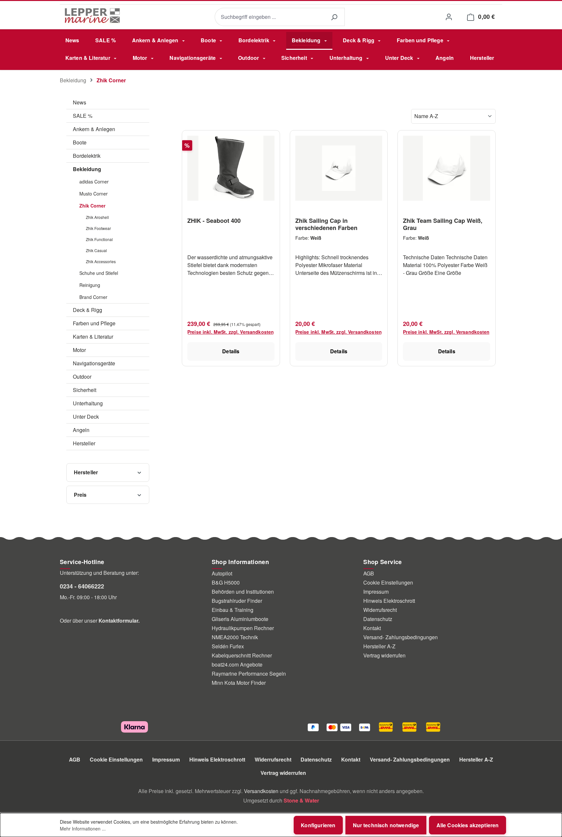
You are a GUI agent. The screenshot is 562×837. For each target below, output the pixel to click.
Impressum (376, 591)
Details (230, 351)
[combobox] (269, 17)
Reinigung (89, 285)
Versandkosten (261, 791)
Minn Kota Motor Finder (239, 682)
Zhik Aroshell (97, 217)
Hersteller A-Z (379, 646)
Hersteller (84, 443)
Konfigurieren (318, 825)
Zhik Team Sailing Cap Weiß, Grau (442, 224)
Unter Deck (86, 416)
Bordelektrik (86, 155)
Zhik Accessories (101, 261)
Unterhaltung (88, 403)
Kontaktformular (118, 620)
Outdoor (82, 376)
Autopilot (222, 573)
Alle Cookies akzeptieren (467, 825)
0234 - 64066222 (82, 586)
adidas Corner (94, 181)
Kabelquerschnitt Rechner (242, 655)
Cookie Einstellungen (388, 582)
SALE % (82, 115)
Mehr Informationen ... (83, 828)
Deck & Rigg (87, 310)
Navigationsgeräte (94, 363)
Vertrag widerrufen (384, 655)
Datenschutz (377, 619)
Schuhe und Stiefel (98, 273)
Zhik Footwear (98, 228)
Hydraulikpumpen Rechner (243, 628)
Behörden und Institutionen (243, 591)
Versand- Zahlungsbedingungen (400, 637)
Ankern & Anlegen (94, 129)
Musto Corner (93, 193)
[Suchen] (334, 17)
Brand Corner (93, 297)
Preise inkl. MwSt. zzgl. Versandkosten (230, 332)
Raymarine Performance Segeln (249, 673)
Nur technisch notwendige (386, 825)
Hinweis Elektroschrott (389, 600)
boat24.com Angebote (237, 664)
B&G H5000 (226, 582)
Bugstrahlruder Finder (237, 600)
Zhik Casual (96, 250)
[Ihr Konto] (449, 16)
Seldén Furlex (228, 646)
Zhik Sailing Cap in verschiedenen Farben (326, 224)
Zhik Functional (99, 239)
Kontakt (372, 628)
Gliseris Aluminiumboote (240, 619)
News (79, 102)
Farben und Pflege (94, 323)
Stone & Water (301, 800)
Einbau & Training (232, 610)
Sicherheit (84, 390)
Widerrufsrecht (380, 610)
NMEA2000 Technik (235, 637)
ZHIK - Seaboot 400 (214, 221)
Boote (80, 142)
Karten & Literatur (93, 336)
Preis (80, 494)
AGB (368, 573)
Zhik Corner (92, 205)
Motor (79, 350)
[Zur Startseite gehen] (92, 16)
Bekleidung (87, 169)
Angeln (81, 430)
